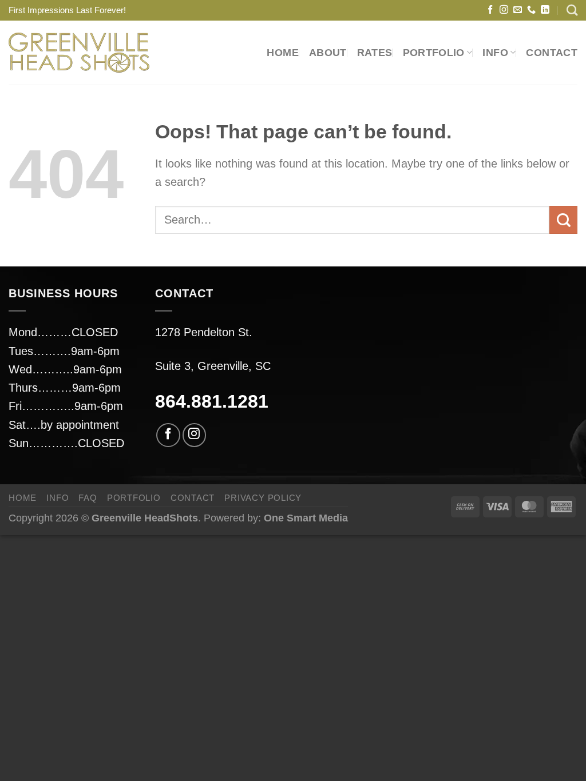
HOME (282, 52)
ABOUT (328, 52)
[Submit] (563, 220)
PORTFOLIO (434, 52)
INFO (57, 498)
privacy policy (263, 498)
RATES (375, 52)
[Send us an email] (517, 10)
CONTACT (551, 52)
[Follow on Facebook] (490, 10)
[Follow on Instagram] (504, 10)
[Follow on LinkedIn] (545, 10)
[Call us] (531, 10)
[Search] (572, 10)
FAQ (87, 498)
